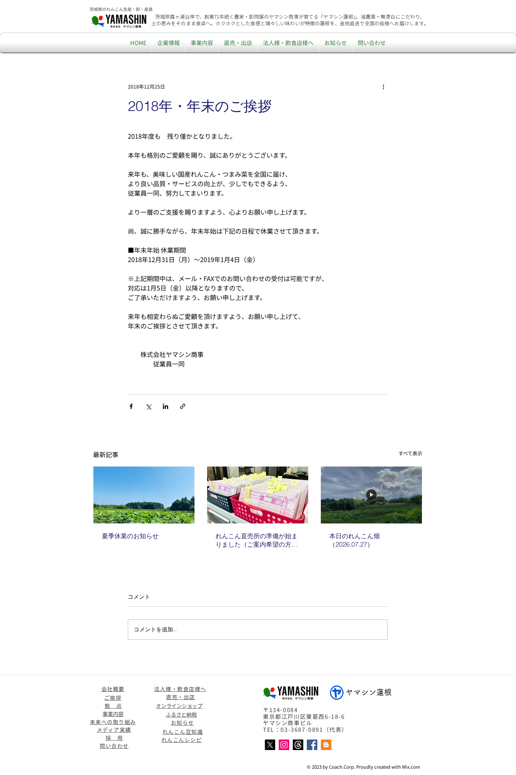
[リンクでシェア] (182, 406)
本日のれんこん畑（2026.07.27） (354, 540)
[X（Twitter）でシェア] (148, 406)
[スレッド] (298, 745)
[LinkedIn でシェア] (165, 406)
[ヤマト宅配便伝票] (257, 495)
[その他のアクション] (383, 87)
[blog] (326, 745)
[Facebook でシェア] (131, 406)
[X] (270, 745)
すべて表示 (410, 453)
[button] (168, 42)
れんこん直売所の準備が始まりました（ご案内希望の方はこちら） (257, 540)
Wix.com (411, 766)
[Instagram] (284, 745)
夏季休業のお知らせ (130, 536)
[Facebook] (312, 745)
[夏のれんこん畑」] (143, 495)
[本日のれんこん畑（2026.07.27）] (371, 495)
